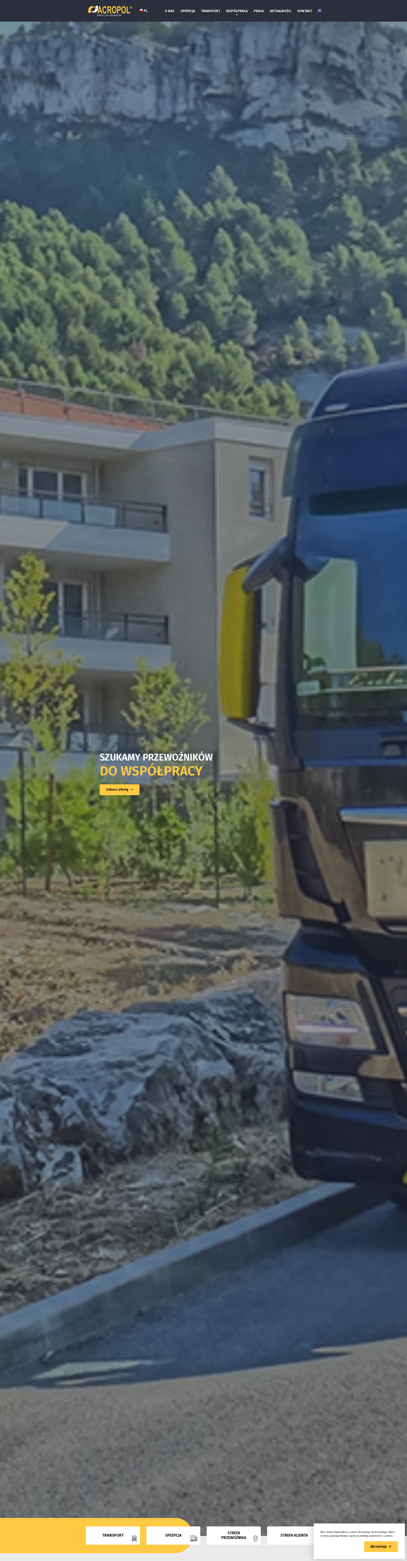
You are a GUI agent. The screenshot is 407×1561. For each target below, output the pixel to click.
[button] (381, 1546)
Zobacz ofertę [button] (117, 790)
